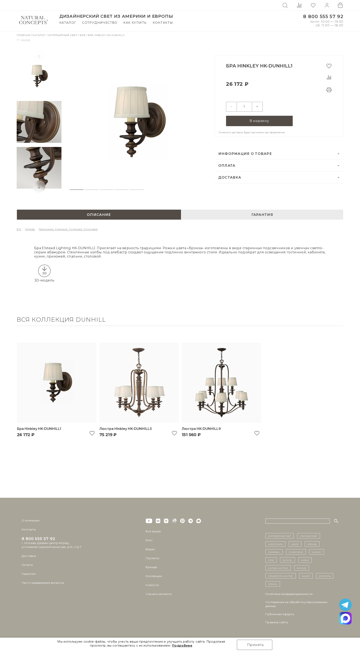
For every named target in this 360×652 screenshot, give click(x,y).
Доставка (229, 177)
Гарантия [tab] (262, 215)
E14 (19, 229)
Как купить (135, 23)
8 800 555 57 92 (323, 16)
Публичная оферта (279, 614)
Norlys (305, 560)
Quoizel (287, 560)
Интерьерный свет (63, 35)
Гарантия (28, 573)
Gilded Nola (296, 552)
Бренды (151, 567)
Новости (152, 585)
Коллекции (154, 576)
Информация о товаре (245, 154)
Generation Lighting (280, 575)
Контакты (163, 23)
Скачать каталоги (159, 594)
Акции (306, 575)
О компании (30, 520)
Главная (24, 35)
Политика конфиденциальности (289, 594)
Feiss (271, 560)
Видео (150, 549)
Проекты (152, 558)
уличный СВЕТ (308, 536)
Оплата (226, 165)
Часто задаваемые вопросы (43, 582)
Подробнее (182, 645)
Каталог (67, 23)
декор (295, 544)
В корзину (259, 121)
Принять (255, 645)
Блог (149, 540)
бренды (312, 544)
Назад (25, 40)
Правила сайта (276, 622)
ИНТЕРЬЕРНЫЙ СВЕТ (279, 536)
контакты (325, 575)
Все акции (153, 531)
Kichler (301, 568)
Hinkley (30, 229)
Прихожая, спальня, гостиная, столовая (68, 229)
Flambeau (274, 552)
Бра (83, 35)
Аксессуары (275, 544)
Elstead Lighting (278, 568)
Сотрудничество (100, 23)
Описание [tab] (99, 215)
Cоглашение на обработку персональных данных (296, 604)
